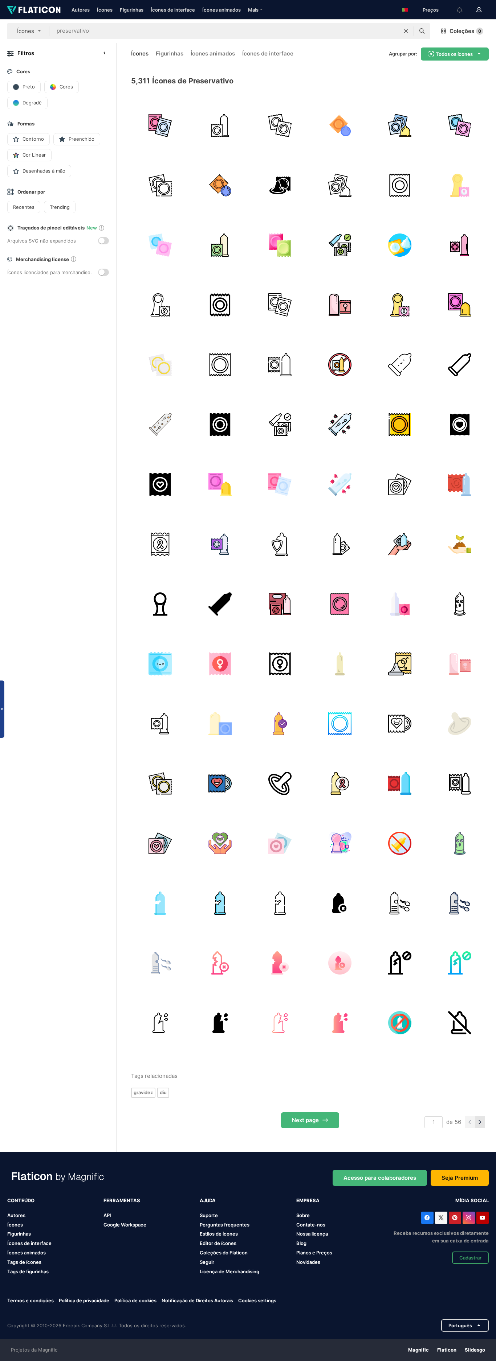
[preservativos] (160, 125)
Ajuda (208, 1200)
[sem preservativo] (340, 364)
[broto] (459, 544)
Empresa (308, 1200)
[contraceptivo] (280, 723)
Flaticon (446, 1350)
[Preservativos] (459, 364)
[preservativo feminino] (459, 185)
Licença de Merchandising (229, 1271)
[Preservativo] (340, 245)
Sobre (303, 1215)
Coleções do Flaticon (224, 1252)
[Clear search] (406, 31)
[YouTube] (482, 1218)
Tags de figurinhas (28, 1271)
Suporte (209, 1215)
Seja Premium (460, 1177)
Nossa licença (312, 1234)
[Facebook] (427, 1218)
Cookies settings (257, 1300)
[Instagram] (469, 1218)
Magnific (418, 1350)
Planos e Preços (314, 1252)
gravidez (143, 1092)
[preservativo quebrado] (459, 604)
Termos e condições (30, 1300)
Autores (81, 10)
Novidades (308, 1262)
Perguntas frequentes (224, 1225)
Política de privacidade (84, 1300)
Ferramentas (121, 1200)
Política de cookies (135, 1300)
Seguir (207, 1262)
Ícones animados (221, 10)
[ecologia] (220, 843)
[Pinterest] (455, 1218)
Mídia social (472, 1200)
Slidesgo (475, 1350)
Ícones (105, 10)
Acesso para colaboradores (379, 1177)
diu (163, 1092)
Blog (301, 1243)
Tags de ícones (24, 1262)
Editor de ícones (218, 1243)
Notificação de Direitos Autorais (197, 1300)
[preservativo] (220, 125)
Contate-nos (310, 1225)
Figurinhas (131, 10)
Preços (431, 10)
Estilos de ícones (219, 1234)
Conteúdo (20, 1200)
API (107, 1215)
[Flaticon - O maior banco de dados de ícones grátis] (34, 10)
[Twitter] (441, 1218)
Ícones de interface (173, 10)
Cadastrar (470, 1258)
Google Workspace (124, 1225)
